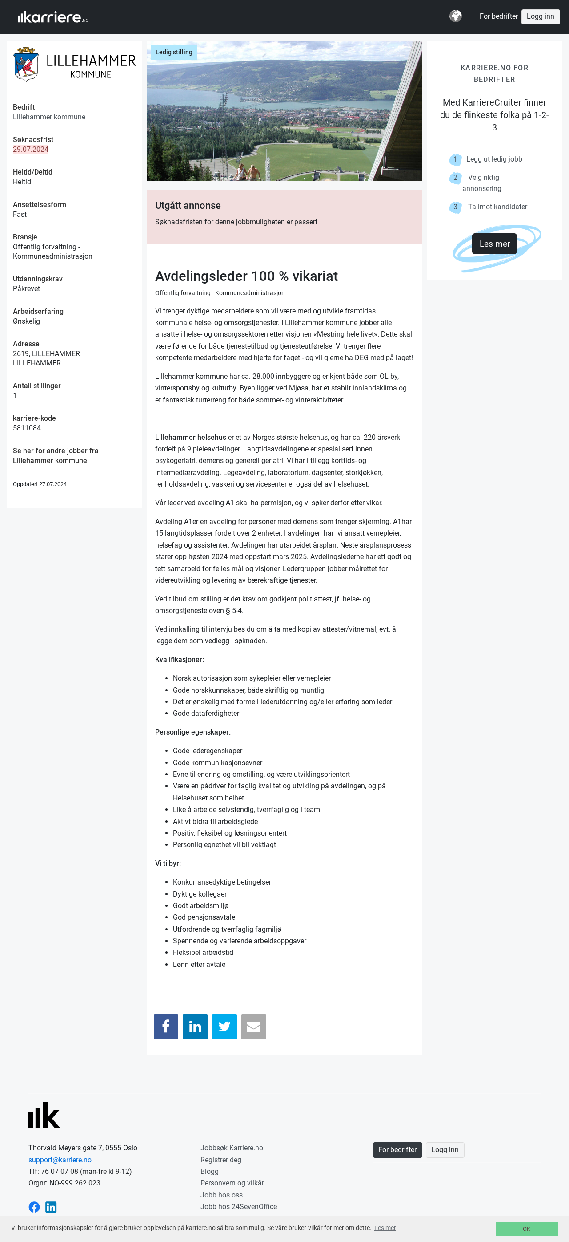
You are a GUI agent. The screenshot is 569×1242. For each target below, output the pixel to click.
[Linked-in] (51, 1206)
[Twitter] (224, 1026)
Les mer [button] (385, 1227)
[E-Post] (253, 1026)
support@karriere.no (60, 1160)
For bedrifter (499, 16)
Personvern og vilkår (232, 1183)
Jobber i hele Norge (61, 17)
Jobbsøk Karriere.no (231, 1148)
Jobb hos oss (221, 1195)
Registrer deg (220, 1160)
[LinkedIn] (195, 1026)
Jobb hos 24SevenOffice (238, 1206)
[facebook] (34, 1206)
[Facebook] (166, 1026)
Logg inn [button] (540, 16)
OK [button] (526, 1229)
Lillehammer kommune (49, 117)
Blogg (209, 1171)
